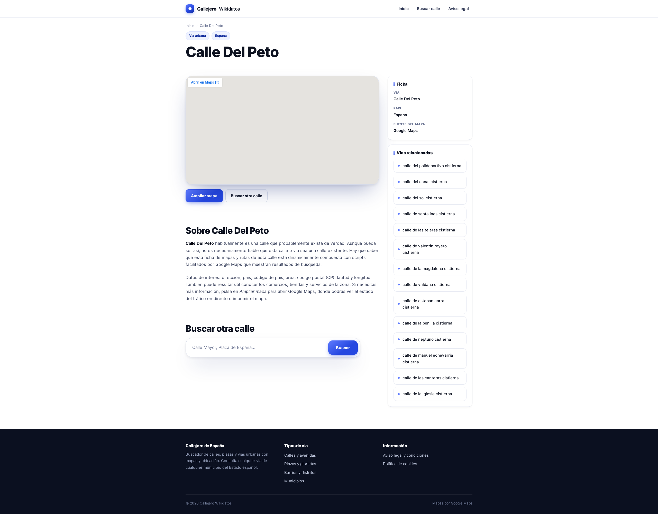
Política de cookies (400, 463)
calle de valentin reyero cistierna (425, 249)
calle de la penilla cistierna (427, 323)
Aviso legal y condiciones (406, 455)
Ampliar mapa (204, 195)
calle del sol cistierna (422, 197)
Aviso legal (458, 8)
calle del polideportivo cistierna (432, 165)
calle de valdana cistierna (427, 284)
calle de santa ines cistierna (429, 213)
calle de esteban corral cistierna (424, 304)
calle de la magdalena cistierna (432, 268)
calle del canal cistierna (425, 181)
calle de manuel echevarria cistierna (428, 358)
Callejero (214, 9)
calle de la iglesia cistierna (427, 393)
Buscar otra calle (246, 195)
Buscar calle (428, 8)
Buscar (343, 347)
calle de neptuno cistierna (427, 339)
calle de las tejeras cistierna (429, 230)
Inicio (404, 8)
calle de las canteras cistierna (431, 377)
